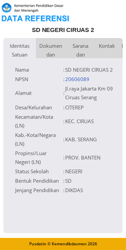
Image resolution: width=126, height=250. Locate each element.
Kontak (107, 45)
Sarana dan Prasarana (80, 50)
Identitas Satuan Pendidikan (20, 50)
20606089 (77, 79)
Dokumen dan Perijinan (50, 50)
